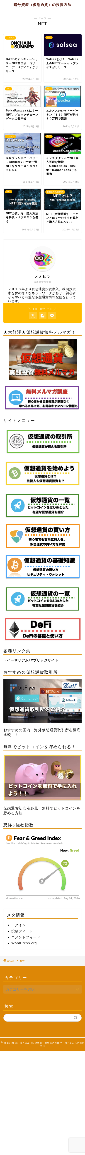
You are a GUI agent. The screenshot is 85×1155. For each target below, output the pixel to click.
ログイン (18, 925)
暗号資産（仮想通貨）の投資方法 (42, 4)
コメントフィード (25, 937)
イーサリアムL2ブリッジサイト (32, 660)
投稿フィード (22, 931)
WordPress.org (24, 943)
